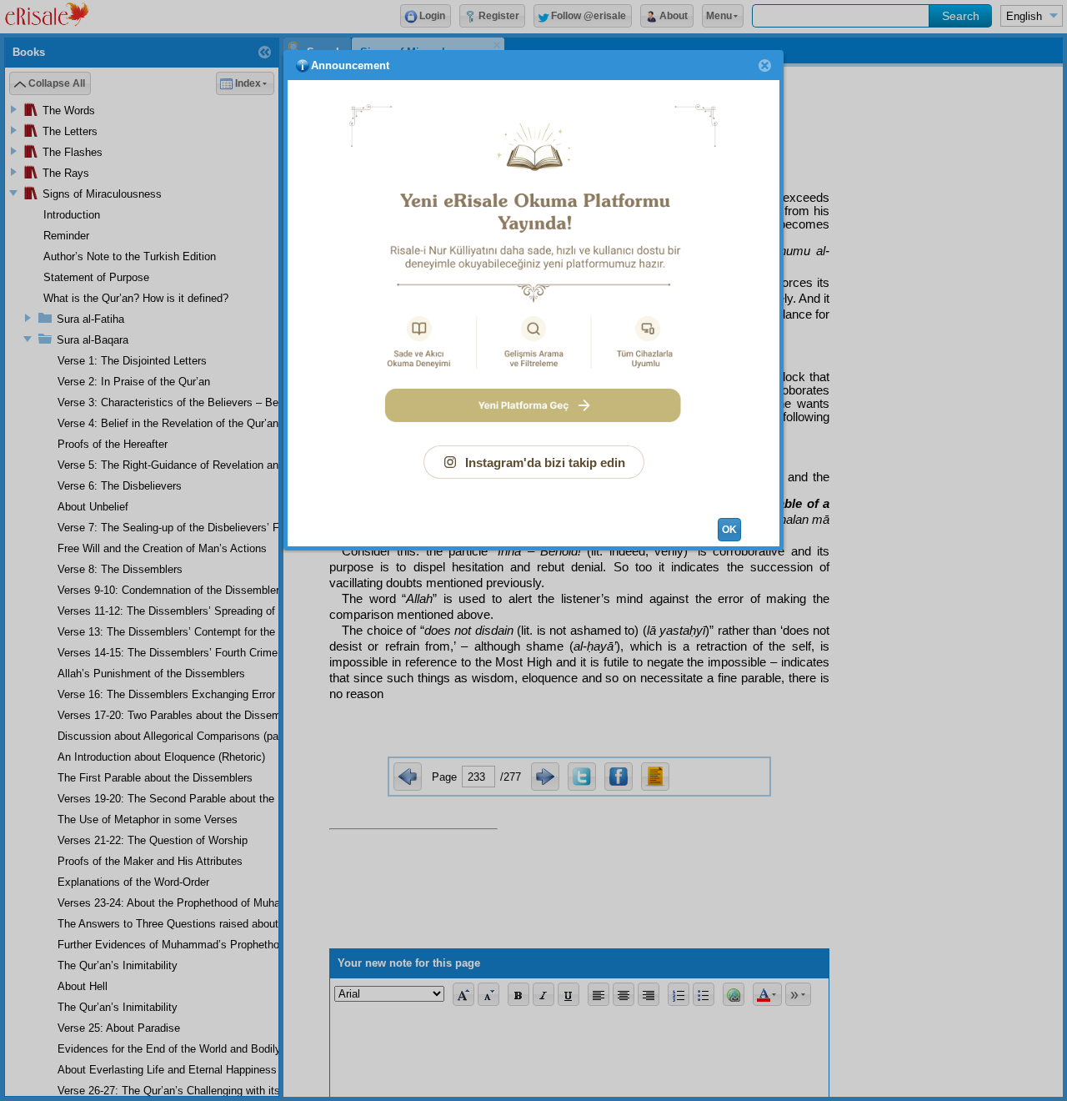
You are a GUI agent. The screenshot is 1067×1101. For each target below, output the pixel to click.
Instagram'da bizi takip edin (545, 462)
